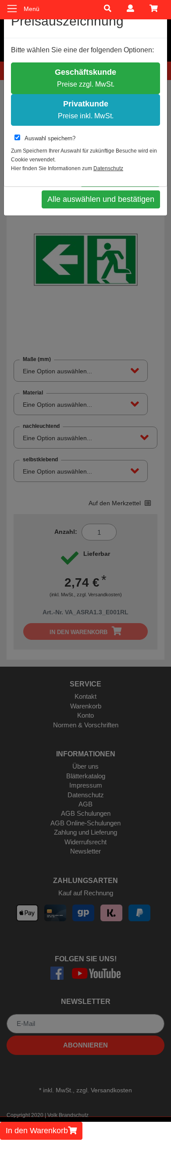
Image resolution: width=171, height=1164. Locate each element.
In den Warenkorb (37, 1130)
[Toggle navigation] (12, 8)
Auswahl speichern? (50, 138)
